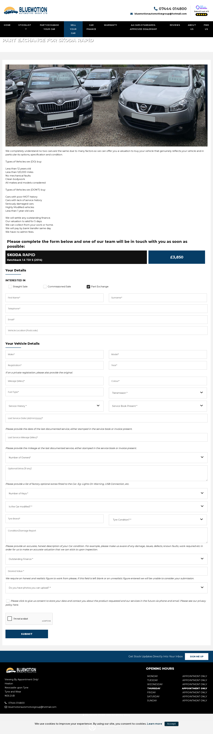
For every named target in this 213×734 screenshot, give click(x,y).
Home (7, 25)
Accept (171, 723)
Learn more (154, 723)
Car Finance (91, 27)
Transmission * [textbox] (119, 393)
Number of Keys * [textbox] (18, 493)
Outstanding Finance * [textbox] (21, 559)
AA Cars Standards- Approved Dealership (143, 27)
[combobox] (158, 393)
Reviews (175, 25)
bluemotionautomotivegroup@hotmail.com (161, 13)
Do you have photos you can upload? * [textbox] (30, 587)
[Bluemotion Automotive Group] (21, 673)
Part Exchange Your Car (49, 27)
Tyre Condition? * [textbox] (122, 519)
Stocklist (24, 25)
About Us (192, 27)
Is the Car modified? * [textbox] (20, 506)
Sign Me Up (196, 656)
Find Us (206, 27)
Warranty (110, 25)
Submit (27, 633)
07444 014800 (173, 8)
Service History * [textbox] (18, 406)
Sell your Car (73, 29)
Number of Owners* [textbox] (20, 457)
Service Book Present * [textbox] (124, 406)
